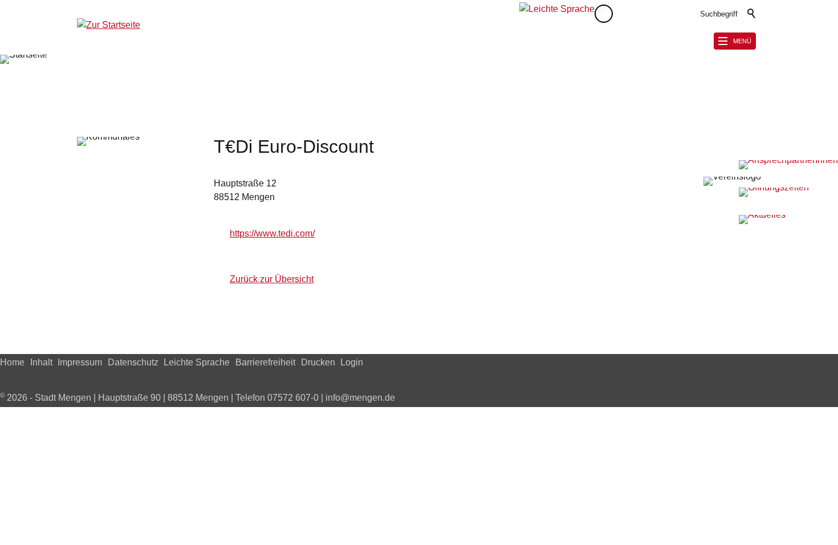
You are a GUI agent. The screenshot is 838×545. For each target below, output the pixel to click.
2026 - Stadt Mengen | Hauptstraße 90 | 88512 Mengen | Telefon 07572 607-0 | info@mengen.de (197, 397)
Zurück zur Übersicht (272, 279)
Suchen (752, 14)
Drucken (318, 362)
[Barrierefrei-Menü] (604, 14)
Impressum (80, 362)
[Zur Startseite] (108, 32)
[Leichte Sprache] (557, 13)
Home (12, 362)
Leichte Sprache (197, 362)
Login (351, 362)
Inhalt (41, 362)
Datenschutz (133, 362)
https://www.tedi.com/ (272, 233)
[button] (626, 13)
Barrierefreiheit (265, 362)
